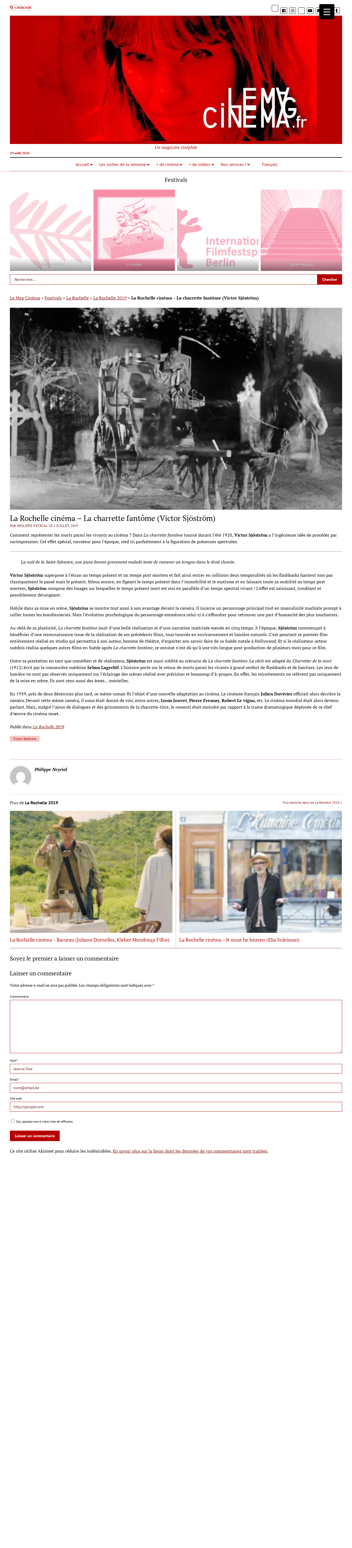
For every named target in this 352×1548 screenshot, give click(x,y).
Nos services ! (233, 164)
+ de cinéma (167, 164)
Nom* (14, 1060)
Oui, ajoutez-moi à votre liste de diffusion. (44, 1121)
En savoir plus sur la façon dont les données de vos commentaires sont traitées (190, 1151)
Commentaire (19, 996)
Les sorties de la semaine (122, 164)
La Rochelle (77, 298)
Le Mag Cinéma (25, 298)
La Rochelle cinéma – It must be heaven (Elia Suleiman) (239, 939)
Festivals (53, 298)
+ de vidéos (199, 164)
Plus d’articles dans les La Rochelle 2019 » (312, 802)
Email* (14, 1079)
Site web (16, 1098)
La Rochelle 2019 (110, 298)
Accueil (82, 164)
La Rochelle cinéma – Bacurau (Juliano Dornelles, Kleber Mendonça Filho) (89, 939)
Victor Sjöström (24, 739)
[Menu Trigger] (326, 11)
